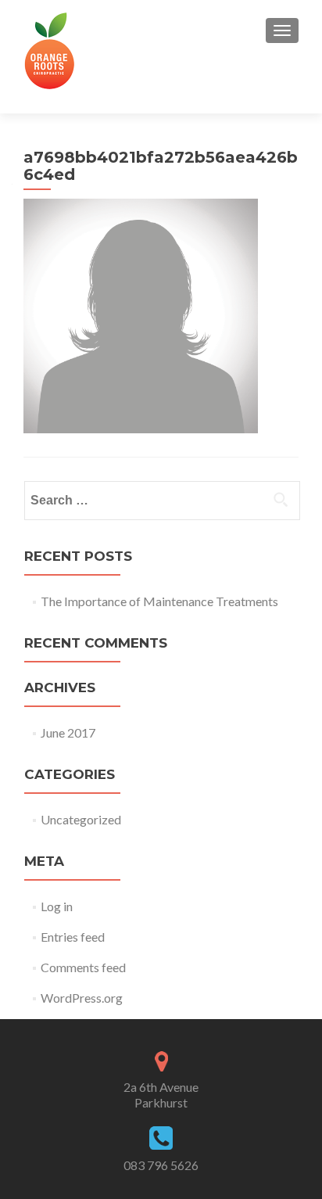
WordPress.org (82, 997)
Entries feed (73, 936)
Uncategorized (81, 819)
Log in (57, 906)
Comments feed (83, 967)
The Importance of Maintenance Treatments (159, 601)
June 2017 (68, 732)
